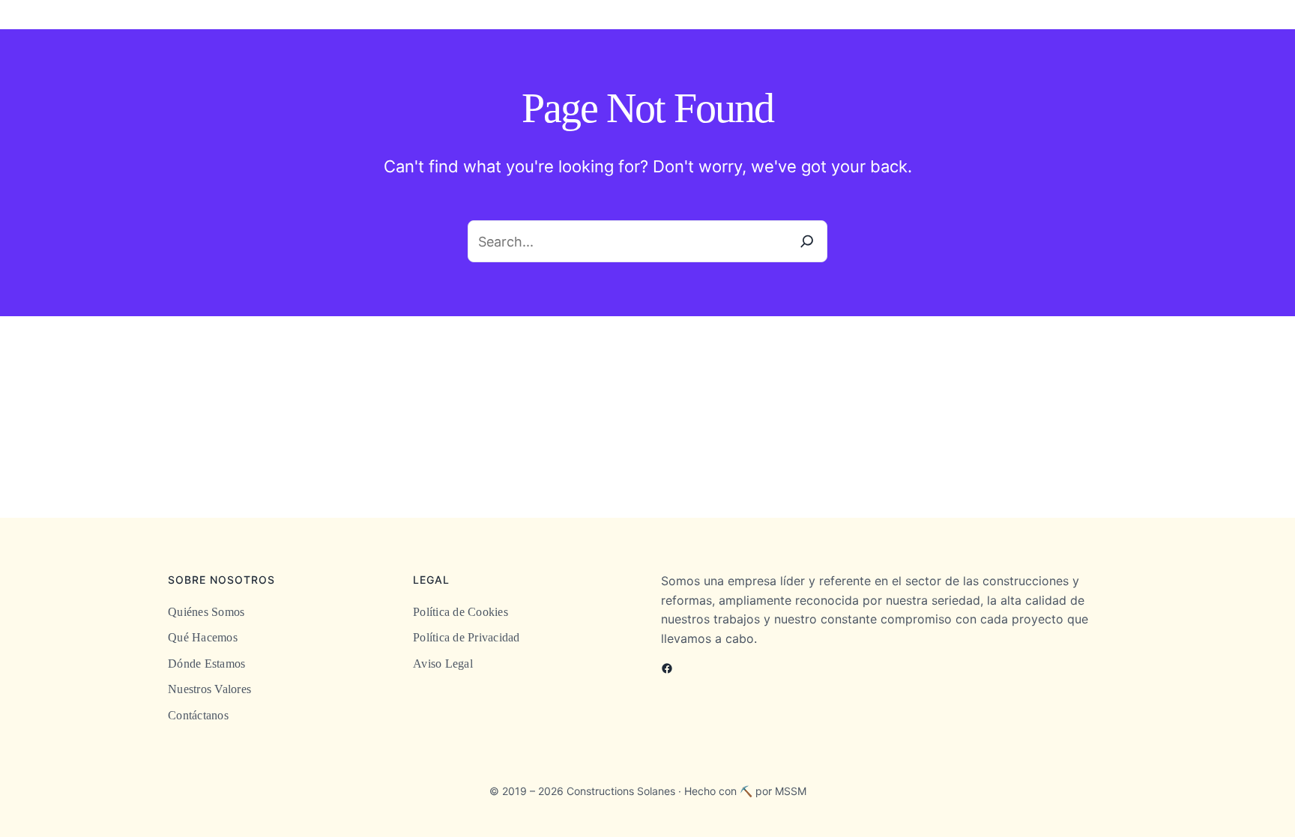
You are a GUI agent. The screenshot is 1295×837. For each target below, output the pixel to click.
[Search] (807, 241)
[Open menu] (1286, 20)
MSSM (790, 791)
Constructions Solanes (621, 791)
